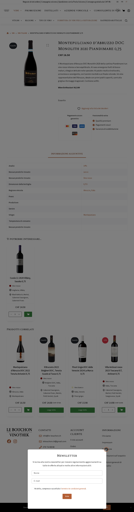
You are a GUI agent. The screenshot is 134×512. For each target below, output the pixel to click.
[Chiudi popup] (106, 449)
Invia (67, 496)
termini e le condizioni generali (73, 488)
